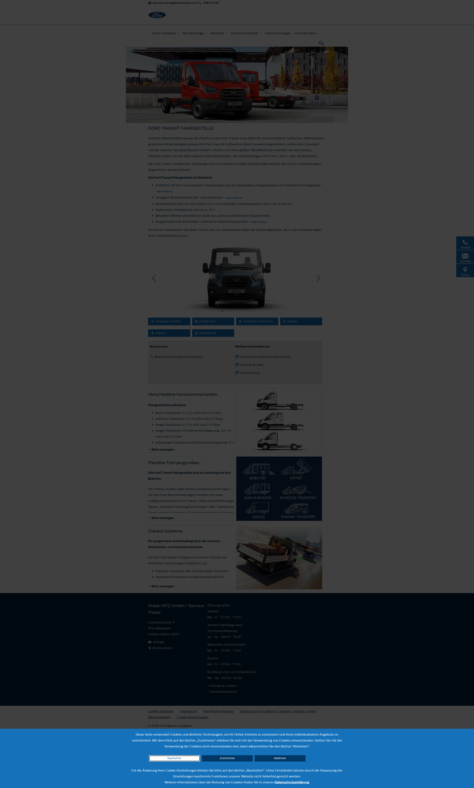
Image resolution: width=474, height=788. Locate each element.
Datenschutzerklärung (292, 782)
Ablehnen (280, 758)
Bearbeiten (174, 758)
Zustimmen (227, 758)
